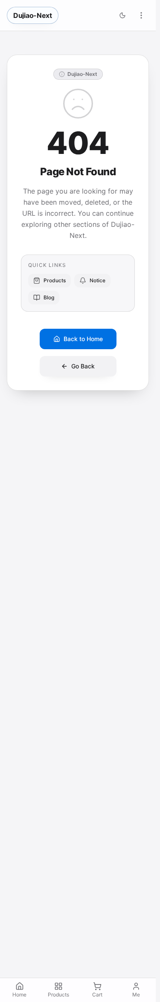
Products (55, 280)
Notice (97, 280)
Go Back (83, 366)
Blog (49, 297)
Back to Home (83, 338)
